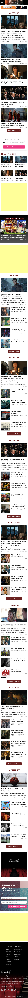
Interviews (4, 28)
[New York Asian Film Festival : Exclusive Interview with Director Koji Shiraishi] (5, 580)
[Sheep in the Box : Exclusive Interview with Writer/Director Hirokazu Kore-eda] (5, 569)
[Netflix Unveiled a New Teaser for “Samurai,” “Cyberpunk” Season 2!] (14, 51)
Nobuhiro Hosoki (5, 41)
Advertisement (17, 954)
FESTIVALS (15, 605)
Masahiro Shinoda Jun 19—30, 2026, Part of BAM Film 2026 (18, 661)
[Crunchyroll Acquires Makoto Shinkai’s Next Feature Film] (5, 343)
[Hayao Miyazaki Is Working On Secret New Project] (5, 321)
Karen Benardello (5, 127)
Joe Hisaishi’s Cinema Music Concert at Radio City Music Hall (12, 103)
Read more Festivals (14, 681)
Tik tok (15, 990)
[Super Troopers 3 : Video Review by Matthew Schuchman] (5, 486)
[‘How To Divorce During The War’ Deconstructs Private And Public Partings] (5, 508)
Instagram (5, 990)
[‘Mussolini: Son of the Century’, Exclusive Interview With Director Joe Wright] (5, 755)
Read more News (14, 351)
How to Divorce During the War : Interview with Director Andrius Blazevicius (13, 32)
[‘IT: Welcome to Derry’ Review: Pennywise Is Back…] (5, 723)
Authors (16, 956)
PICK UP (15, 13)
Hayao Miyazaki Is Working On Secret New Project (18, 319)
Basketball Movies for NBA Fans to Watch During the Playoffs (13, 790)
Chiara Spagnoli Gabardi (14, 509)
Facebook (2, 990)
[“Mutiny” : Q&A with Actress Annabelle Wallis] (5, 404)
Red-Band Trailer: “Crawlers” (16, 412)
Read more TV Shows (14, 764)
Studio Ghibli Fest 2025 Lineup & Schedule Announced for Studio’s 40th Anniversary (13, 236)
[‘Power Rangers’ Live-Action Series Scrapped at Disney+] (5, 332)
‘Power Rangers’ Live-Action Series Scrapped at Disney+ (18, 331)
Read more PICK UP (14, 130)
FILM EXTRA (15, 770)
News (3, 57)
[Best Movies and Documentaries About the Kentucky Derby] (5, 816)
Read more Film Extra (14, 846)
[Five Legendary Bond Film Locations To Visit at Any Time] (5, 838)
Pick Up (3, 78)
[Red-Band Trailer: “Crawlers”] (5, 415)
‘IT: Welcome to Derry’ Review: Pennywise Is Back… (17, 721)
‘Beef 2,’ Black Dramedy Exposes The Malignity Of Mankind (12, 707)
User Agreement (18, 949)
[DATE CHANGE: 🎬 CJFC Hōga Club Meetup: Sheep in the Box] (5, 640)
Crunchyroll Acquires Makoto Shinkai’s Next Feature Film (17, 341)
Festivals (4, 621)
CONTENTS (17, 947)
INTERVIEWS (15, 522)
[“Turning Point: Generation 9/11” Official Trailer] (5, 426)
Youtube (12, 990)
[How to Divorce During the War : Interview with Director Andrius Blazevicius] (14, 22)
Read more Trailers (14, 434)
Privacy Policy (17, 951)
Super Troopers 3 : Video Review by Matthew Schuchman (18, 485)
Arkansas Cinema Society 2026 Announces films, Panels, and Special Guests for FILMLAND (13, 626)
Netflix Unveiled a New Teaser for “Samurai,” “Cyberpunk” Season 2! (11, 60)
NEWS (15, 275)
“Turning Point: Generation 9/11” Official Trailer (18, 423)
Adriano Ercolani (12, 724)
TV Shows (4, 703)
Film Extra (4, 786)
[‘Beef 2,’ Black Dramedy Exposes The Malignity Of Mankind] (14, 697)
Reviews (3, 501)
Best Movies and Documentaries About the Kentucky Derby (18, 815)
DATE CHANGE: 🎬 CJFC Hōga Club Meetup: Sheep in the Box (18, 639)
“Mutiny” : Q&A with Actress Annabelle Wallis (18, 401)
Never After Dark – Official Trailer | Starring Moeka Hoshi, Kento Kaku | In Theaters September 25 (12, 83)
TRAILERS (15, 357)
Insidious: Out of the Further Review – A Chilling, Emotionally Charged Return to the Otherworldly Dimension (13, 125)
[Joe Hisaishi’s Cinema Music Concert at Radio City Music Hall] (14, 93)
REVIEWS (15, 440)
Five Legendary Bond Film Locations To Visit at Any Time (18, 836)
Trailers (7, 956)
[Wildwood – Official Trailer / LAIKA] (5, 393)
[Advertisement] (14, 197)
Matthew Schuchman (15, 487)
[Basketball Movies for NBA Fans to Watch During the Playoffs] (14, 780)
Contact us (17, 959)
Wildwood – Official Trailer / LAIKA (18, 391)
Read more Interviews (14, 599)
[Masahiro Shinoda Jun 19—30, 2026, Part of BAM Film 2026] (5, 662)
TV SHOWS (15, 687)
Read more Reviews (14, 516)
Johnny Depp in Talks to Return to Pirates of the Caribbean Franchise (18, 309)
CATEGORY (9, 947)
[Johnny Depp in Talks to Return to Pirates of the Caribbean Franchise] (5, 311)
